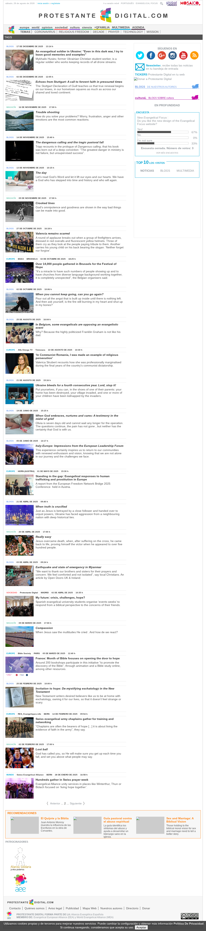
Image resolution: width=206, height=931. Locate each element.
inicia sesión (43, 3)
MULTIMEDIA (185, 170)
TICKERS (141, 74)
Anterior (53, 803)
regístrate (55, 3)
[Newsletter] (140, 68)
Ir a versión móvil (111, 3)
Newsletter (153, 65)
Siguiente (77, 803)
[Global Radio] (171, 3)
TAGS (8, 37)
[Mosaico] (189, 3)
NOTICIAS (147, 170)
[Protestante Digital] (103, 15)
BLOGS (165, 170)
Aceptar (141, 927)
